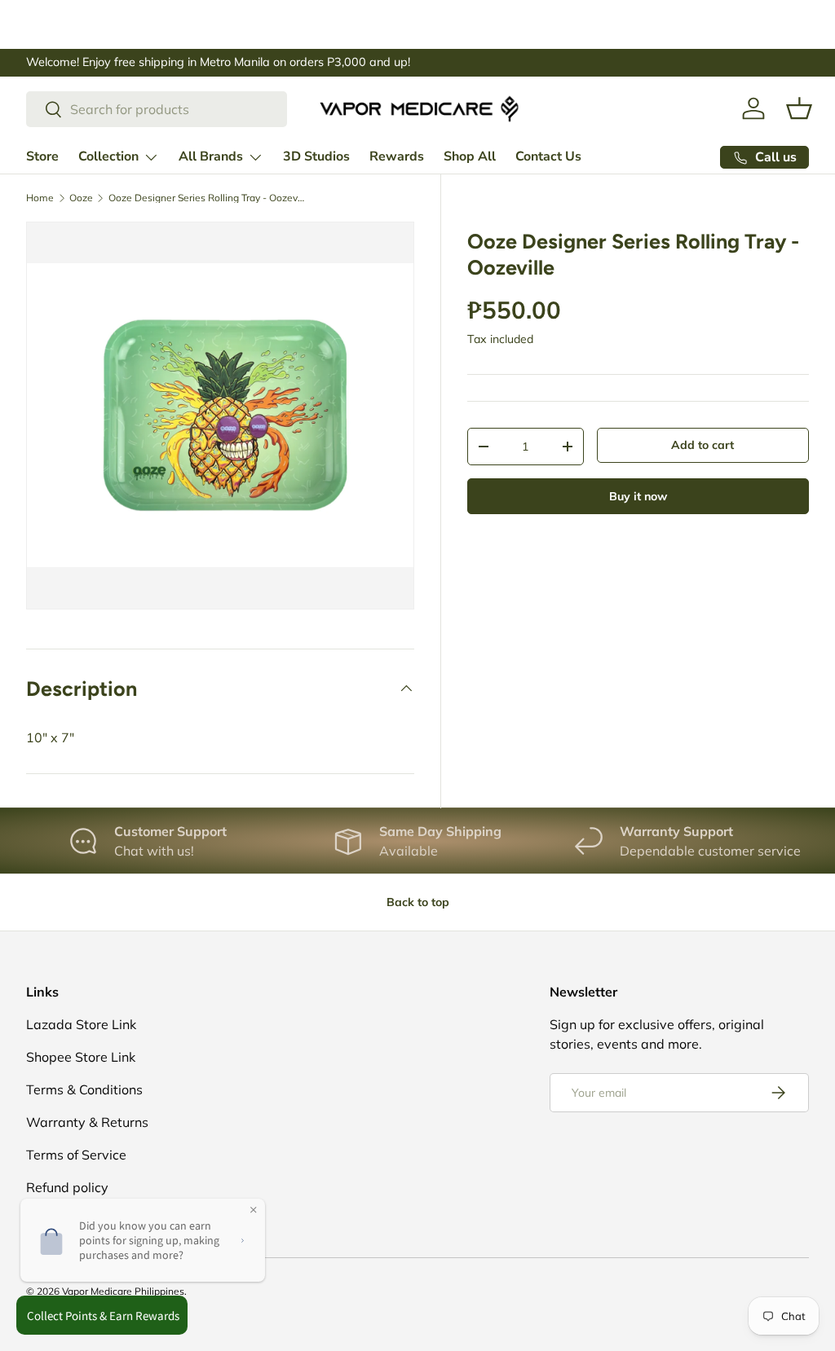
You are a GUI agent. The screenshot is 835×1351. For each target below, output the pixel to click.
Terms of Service (76, 1154)
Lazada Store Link (81, 1024)
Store (42, 156)
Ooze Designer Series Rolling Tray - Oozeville (206, 198)
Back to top (418, 902)
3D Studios (316, 156)
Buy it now (638, 496)
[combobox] (156, 109)
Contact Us (548, 156)
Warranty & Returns (87, 1122)
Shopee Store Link (80, 1057)
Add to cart (702, 445)
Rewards (396, 156)
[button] (799, 108)
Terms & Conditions (84, 1089)
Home (40, 198)
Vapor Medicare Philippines (123, 1291)
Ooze (81, 198)
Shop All (470, 156)
